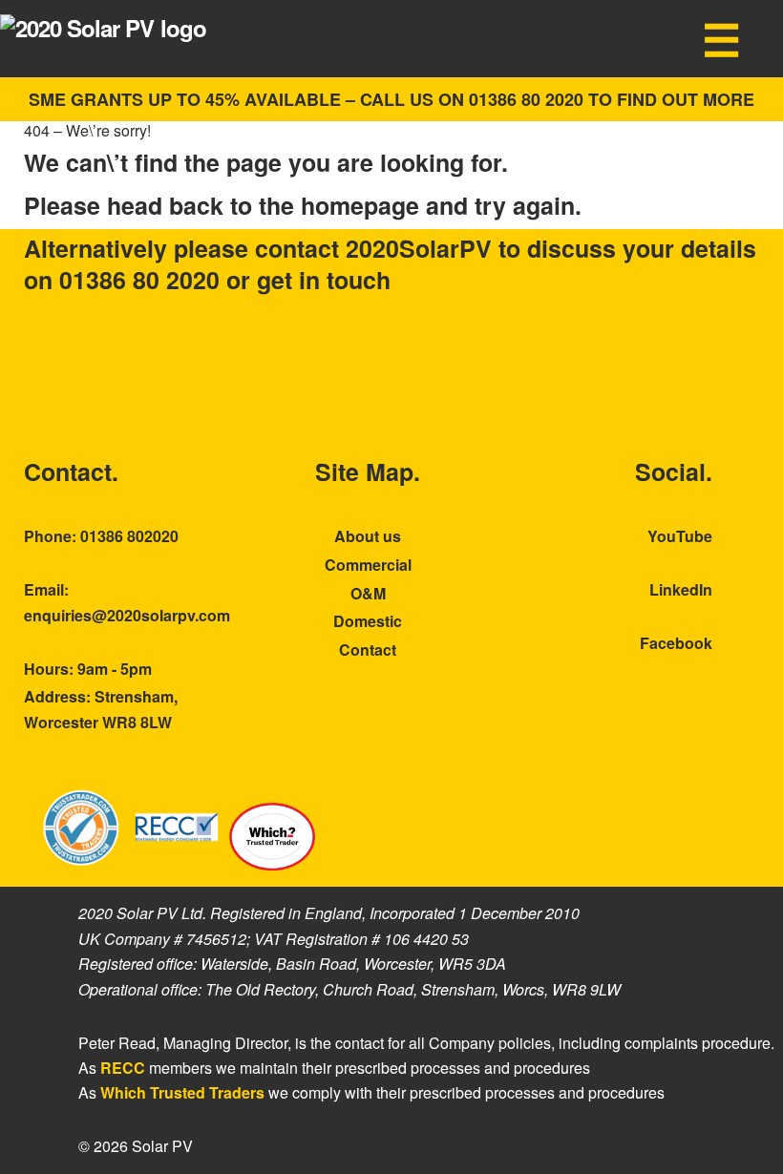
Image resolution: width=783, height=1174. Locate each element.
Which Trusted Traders (182, 1092)
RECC (122, 1068)
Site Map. (367, 471)
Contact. (71, 471)
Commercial (368, 565)
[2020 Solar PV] (103, 27)
